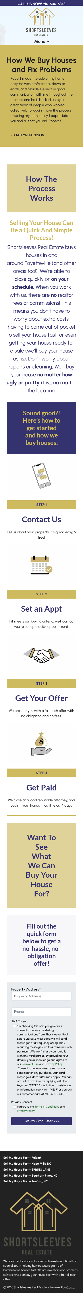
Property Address (26, 989)
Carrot (70, 1287)
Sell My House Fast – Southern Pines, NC (30, 1175)
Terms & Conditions (47, 1106)
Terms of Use (30, 1064)
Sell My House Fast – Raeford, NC (25, 1181)
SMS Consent (19, 1021)
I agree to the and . (41, 1108)
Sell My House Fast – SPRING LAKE (26, 1169)
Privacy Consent (22, 1102)
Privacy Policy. (54, 1064)
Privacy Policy (26, 1110)
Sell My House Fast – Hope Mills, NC (27, 1163)
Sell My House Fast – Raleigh (22, 1157)
